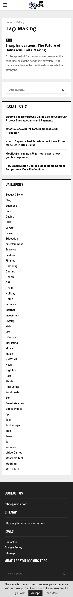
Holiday (10, 293)
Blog (9, 40)
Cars (8, 211)
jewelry (10, 320)
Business (11, 205)
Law (8, 331)
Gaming (10, 271)
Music (9, 353)
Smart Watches (15, 403)
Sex (8, 397)
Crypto (10, 227)
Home (9, 298)
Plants (9, 381)
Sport (9, 414)
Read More (51, 593)
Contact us (11, 542)
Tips (8, 430)
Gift (8, 282)
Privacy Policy (13, 547)
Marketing (12, 342)
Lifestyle (11, 337)
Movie (9, 348)
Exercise (11, 249)
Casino (10, 216)
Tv (7, 441)
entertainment (14, 244)
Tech (8, 419)
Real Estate (12, 386)
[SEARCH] (63, 90)
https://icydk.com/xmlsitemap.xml (25, 523)
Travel (9, 436)
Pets (8, 375)
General (10, 276)
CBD (8, 222)
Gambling (12, 266)
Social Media (14, 408)
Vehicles (11, 447)
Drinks (9, 233)
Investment (12, 315)
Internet (10, 309)
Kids (8, 326)
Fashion (11, 255)
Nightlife (11, 370)
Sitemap (10, 553)
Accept (35, 593)
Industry (11, 304)
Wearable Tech (15, 458)
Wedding (11, 463)
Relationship (13, 392)
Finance (10, 260)
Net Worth (12, 359)
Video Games (14, 452)
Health (9, 288)
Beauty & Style (14, 194)
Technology (13, 425)
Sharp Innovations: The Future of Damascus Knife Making (33, 47)
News (9, 364)
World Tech (12, 469)
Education (12, 238)
